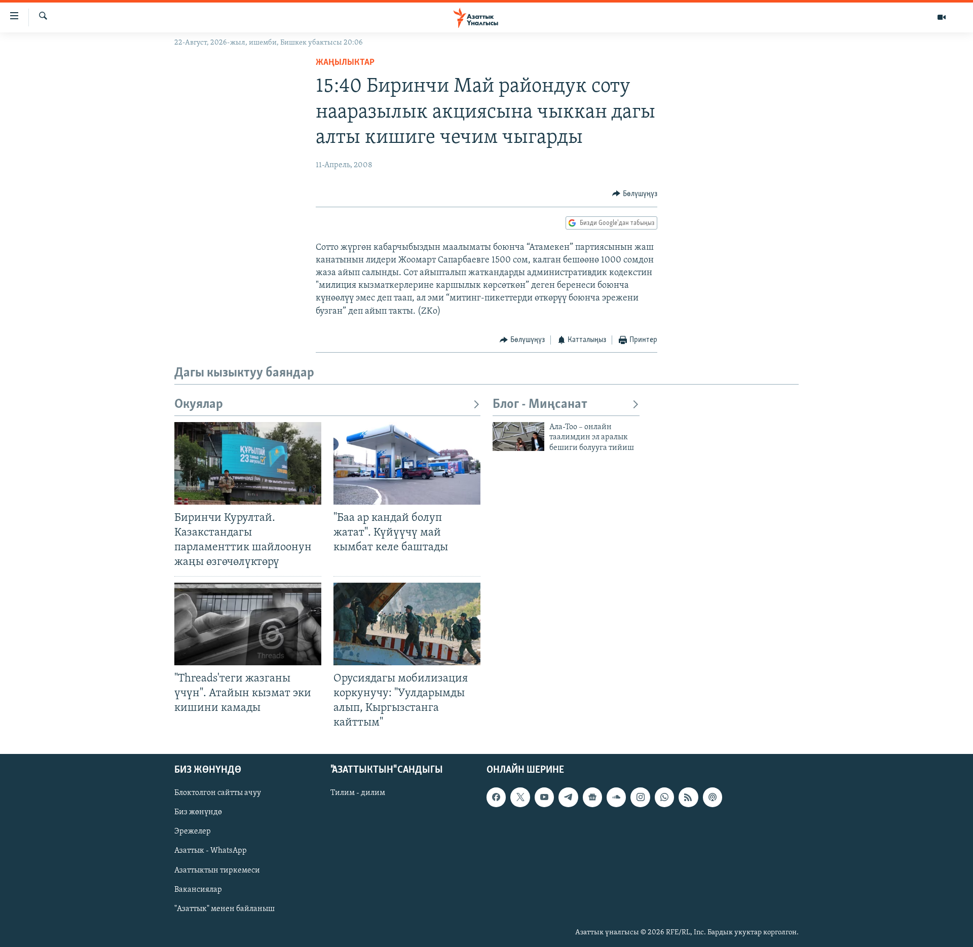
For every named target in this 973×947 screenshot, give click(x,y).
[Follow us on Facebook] (496, 797)
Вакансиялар (198, 890)
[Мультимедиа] (941, 17)
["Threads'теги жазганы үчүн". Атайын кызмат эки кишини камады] (247, 624)
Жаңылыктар (345, 62)
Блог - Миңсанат (540, 404)
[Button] (634, 194)
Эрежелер (192, 832)
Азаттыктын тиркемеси (217, 870)
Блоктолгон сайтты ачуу (217, 793)
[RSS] (688, 797)
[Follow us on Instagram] (640, 797)
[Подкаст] (712, 797)
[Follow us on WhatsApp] (664, 797)
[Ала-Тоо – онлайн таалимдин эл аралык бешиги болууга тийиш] (518, 436)
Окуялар (198, 404)
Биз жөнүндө (198, 813)
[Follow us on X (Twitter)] (520, 797)
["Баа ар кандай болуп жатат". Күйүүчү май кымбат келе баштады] (406, 463)
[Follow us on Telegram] (568, 797)
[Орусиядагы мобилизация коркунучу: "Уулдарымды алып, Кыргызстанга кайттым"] (406, 624)
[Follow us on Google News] (592, 797)
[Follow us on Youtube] (544, 797)
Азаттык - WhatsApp (210, 851)
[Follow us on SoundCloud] (616, 797)
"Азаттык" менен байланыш (224, 909)
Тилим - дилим (357, 793)
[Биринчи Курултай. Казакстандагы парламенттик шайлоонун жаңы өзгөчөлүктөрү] (247, 463)
